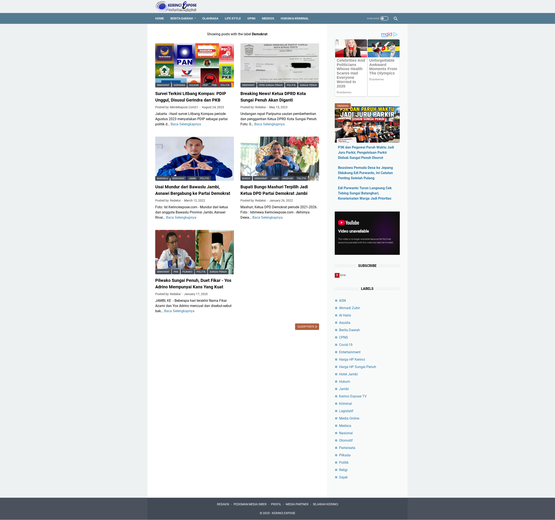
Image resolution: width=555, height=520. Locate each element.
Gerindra (179, 85)
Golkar (194, 85)
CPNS (343, 337)
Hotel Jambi (348, 374)
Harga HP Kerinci (352, 359)
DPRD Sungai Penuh (271, 85)
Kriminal (345, 404)
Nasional (346, 433)
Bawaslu (162, 178)
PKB (214, 85)
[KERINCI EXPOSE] (179, 6)
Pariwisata (347, 448)
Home (159, 18)
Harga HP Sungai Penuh (357, 367)
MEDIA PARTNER (297, 504)
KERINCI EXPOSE (283, 513)
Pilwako (187, 271)
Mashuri (287, 178)
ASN (342, 301)
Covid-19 (346, 345)
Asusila (344, 323)
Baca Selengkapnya (186, 124)
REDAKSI (223, 504)
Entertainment (350, 352)
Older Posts (306, 326)
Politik (225, 85)
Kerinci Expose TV (353, 396)
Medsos (268, 18)
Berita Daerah (181, 18)
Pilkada (345, 455)
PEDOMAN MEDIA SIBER (250, 504)
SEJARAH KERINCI (325, 504)
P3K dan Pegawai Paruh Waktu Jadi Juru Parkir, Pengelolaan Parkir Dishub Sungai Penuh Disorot (366, 152)
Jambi (192, 178)
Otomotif (346, 440)
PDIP (205, 85)
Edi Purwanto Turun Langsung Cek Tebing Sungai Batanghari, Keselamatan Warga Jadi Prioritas (365, 193)
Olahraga (210, 18)
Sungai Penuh (308, 85)
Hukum (344, 382)
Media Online (349, 418)
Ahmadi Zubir (349, 308)
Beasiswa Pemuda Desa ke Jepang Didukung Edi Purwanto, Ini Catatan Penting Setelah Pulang (365, 173)
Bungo (246, 178)
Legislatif (346, 411)
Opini (251, 18)
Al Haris (345, 315)
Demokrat (163, 85)
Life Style (233, 18)
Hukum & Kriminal (295, 18)
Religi (343, 470)
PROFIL (276, 504)
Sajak (343, 477)
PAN (176, 271)
